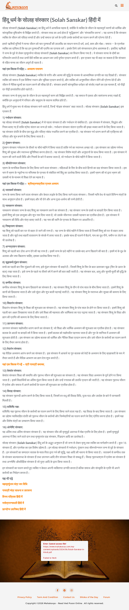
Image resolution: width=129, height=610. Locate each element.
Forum (106, 597)
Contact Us (69, 597)
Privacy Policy (24, 597)
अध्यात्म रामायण (35, 69)
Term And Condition (47, 597)
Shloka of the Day (89, 597)
